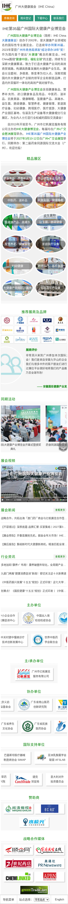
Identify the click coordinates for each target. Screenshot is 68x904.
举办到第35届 (54, 45)
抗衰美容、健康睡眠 (50, 200)
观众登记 (25, 18)
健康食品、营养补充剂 (17, 178)
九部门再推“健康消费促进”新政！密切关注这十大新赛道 (33, 573)
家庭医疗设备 (50, 244)
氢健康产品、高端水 (17, 222)
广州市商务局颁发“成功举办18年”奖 (40, 49)
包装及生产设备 (50, 287)
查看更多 (60, 510)
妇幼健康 (17, 265)
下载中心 (42, 18)
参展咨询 (9, 18)
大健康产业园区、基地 (17, 287)
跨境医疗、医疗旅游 (50, 265)
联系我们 (58, 18)
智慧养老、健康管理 (17, 244)
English (59, 899)
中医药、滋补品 (17, 200)
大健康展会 (9, 40)
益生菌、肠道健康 (50, 222)
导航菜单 (8, 899)
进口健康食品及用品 (50, 178)
